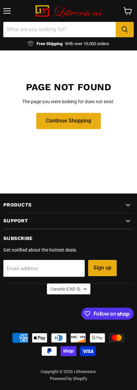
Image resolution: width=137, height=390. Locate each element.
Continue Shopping (68, 120)
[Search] (125, 29)
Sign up (102, 268)
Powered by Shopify (68, 378)
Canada (65, 288)
